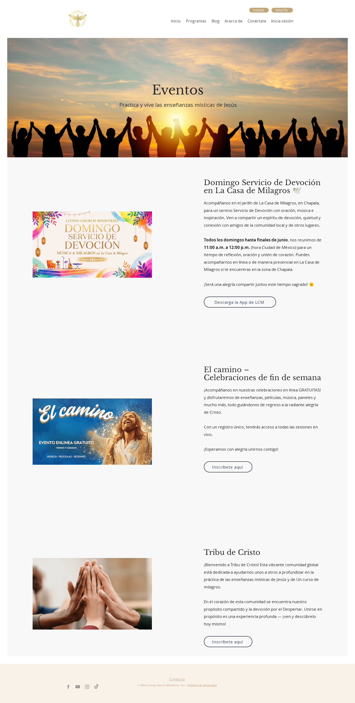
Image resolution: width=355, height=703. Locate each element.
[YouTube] (77, 686)
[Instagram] (87, 686)
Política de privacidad (202, 685)
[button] (282, 10)
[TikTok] (96, 686)
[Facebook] (68, 686)
